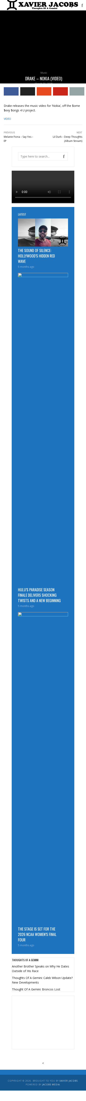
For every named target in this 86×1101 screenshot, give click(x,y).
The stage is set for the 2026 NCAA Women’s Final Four (37, 934)
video (7, 119)
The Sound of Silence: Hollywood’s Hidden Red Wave (36, 256)
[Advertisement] (43, 1022)
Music (43, 72)
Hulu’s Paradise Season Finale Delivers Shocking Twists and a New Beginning (39, 595)
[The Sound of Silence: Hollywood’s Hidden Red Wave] (43, 232)
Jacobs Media (51, 1084)
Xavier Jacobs (68, 1080)
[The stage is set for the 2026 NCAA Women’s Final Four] (43, 768)
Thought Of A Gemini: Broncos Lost (36, 989)
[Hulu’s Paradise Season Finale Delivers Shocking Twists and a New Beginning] (43, 429)
